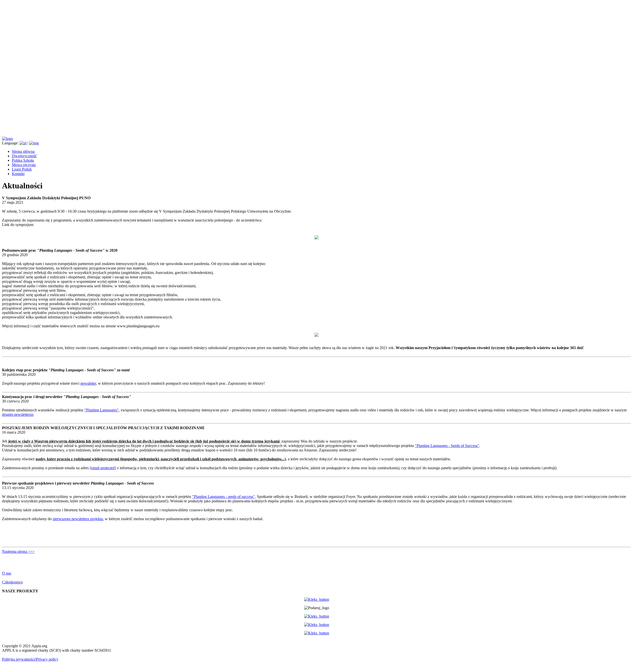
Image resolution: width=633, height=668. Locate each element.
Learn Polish (22, 169)
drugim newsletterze (17, 414)
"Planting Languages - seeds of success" (223, 496)
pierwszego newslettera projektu (78, 519)
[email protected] (103, 468)
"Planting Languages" (101, 410)
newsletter (88, 383)
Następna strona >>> (18, 551)
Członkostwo (12, 582)
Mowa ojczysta (24, 165)
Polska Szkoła (23, 160)
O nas (6, 573)
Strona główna (23, 151)
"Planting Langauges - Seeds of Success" (447, 446)
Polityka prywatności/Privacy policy (30, 659)
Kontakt (18, 174)
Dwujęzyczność (24, 156)
